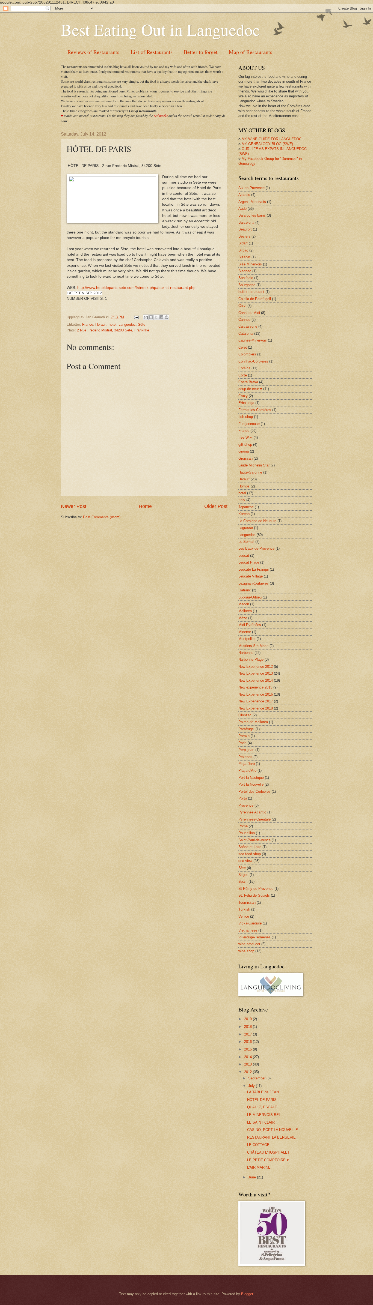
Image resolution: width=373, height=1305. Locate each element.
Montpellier (247, 639)
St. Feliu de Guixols (254, 895)
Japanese (246, 507)
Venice (243, 916)
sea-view (245, 861)
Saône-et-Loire (249, 847)
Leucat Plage (248, 562)
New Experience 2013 (255, 673)
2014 (248, 1057)
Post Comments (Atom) (101, 517)
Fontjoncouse (249, 424)
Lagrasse (245, 528)
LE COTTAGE (258, 1145)
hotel (112, 324)
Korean (244, 514)
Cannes (244, 320)
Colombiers (247, 354)
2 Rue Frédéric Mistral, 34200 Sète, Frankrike (113, 330)
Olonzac (244, 715)
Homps (244, 486)
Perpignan (246, 750)
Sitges (243, 875)
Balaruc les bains (252, 215)
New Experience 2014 (255, 680)
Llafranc (244, 590)
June (252, 1177)
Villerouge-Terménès (254, 937)
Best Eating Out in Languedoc (160, 29)
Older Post (215, 506)
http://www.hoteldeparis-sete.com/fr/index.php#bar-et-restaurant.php (136, 288)
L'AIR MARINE (259, 1167)
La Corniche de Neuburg (257, 521)
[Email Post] (136, 317)
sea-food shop (249, 854)
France (87, 324)
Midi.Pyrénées (249, 625)
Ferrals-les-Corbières (254, 410)
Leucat (243, 555)
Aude (242, 208)
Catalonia (245, 333)
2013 (248, 1064)
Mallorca (245, 611)
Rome (243, 826)
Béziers (244, 236)
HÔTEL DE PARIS (262, 1100)
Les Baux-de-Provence (256, 548)
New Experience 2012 (255, 667)
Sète (141, 324)
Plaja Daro (246, 764)
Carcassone (247, 326)
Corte (242, 375)
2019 (248, 1019)
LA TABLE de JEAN (263, 1092)
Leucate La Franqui (253, 569)
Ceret (242, 347)
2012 (248, 1072)
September (257, 1078)
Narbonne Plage (251, 659)
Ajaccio (244, 195)
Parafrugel (246, 729)
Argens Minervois (252, 202)
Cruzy (243, 396)
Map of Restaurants (250, 52)
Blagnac (244, 271)
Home (145, 506)
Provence (245, 805)
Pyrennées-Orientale (254, 819)
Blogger (247, 1294)
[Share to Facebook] (161, 317)
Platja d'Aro (247, 770)
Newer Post (73, 506)
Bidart (243, 243)
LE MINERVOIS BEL (264, 1115)
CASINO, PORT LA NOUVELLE (272, 1130)
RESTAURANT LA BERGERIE (271, 1137)
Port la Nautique (251, 778)
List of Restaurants (152, 52)
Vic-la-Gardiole (250, 923)
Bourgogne (246, 285)
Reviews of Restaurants (93, 52)
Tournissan (247, 902)
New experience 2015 (255, 687)
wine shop (246, 951)
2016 (248, 1042)
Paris (242, 743)
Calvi (242, 306)
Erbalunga (246, 403)
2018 (248, 1027)
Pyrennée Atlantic (252, 812)
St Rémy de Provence (255, 889)
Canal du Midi (249, 313)
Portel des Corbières (254, 791)
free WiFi (245, 437)
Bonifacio (245, 278)
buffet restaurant (251, 292)
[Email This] (146, 317)
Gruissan (245, 458)
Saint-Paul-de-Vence (254, 840)
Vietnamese (247, 930)
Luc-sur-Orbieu (250, 597)
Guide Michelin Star (254, 465)
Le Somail (246, 542)
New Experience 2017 (255, 701)
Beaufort (245, 229)
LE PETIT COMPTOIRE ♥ (268, 1160)
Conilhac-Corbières (253, 361)
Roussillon (246, 833)
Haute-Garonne (250, 472)
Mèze (242, 618)
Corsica (244, 368)
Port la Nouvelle (251, 784)
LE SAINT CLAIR (261, 1122)
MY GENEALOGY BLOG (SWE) (265, 144)
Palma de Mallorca (253, 722)
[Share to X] (156, 317)
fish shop (245, 417)
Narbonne (245, 653)
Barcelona (246, 222)
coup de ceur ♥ (250, 389)
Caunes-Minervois (252, 340)
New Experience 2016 (255, 694)
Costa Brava (248, 382)
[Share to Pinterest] (166, 317)
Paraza (244, 736)
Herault (100, 324)
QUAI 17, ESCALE (262, 1107)
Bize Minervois (250, 264)
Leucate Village (250, 576)
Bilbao (243, 250)
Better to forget (201, 52)
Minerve (244, 632)
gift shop (245, 444)
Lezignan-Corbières (253, 583)
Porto (242, 798)
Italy (241, 500)
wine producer (249, 944)
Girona (243, 451)
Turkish (244, 909)
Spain (242, 881)
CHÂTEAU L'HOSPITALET (268, 1152)
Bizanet (244, 257)
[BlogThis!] (151, 317)
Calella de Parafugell (254, 299)
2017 (248, 1034)
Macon (243, 604)
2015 (248, 1049)
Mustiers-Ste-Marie (253, 646)
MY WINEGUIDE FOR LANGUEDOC (269, 139)
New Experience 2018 (255, 708)
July (252, 1086)
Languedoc (127, 324)
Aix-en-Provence (251, 188)
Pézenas (245, 757)
